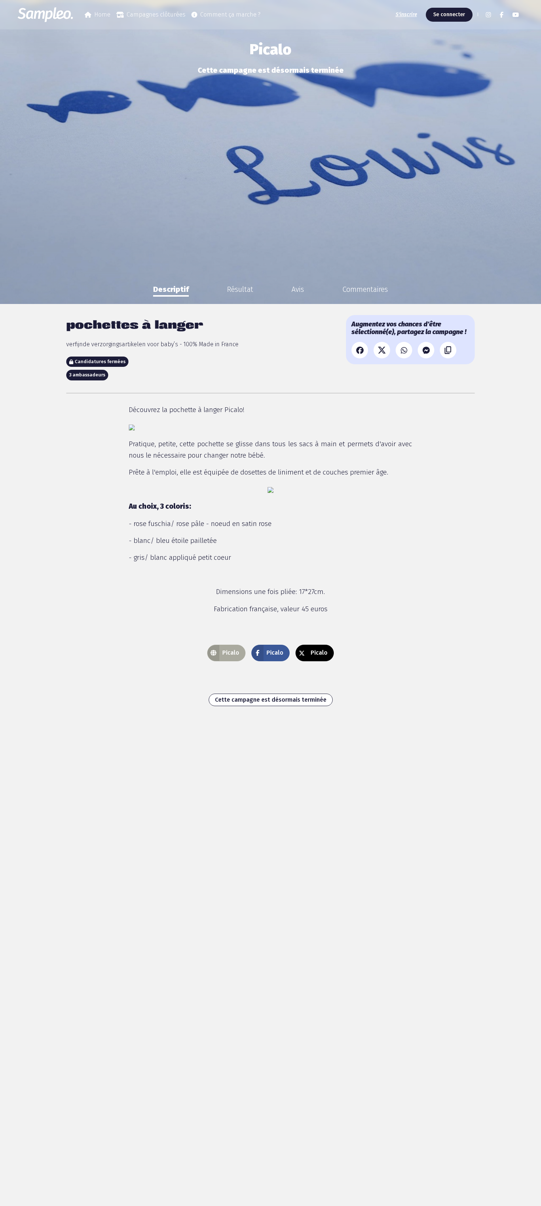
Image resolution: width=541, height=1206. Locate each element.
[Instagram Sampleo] (488, 14)
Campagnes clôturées (156, 14)
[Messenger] (426, 350)
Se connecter (449, 14)
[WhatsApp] (404, 350)
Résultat (240, 289)
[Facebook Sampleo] (501, 14)
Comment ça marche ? (230, 14)
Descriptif (171, 289)
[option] (171, 289)
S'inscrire (406, 14)
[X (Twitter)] (382, 350)
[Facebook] (359, 350)
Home (102, 14)
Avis (297, 289)
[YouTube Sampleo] (515, 14)
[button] (477, 14)
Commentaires (365, 289)
